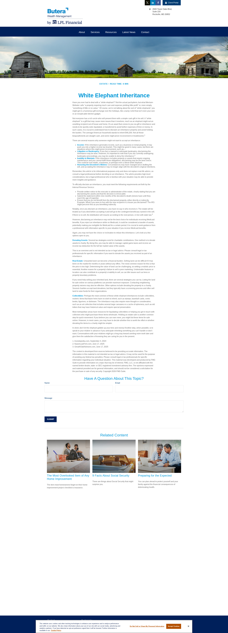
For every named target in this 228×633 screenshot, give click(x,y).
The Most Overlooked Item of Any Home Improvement (68, 477)
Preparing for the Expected (155, 475)
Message (48, 398)
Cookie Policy (56, 630)
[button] (82, 32)
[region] (114, 626)
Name (47, 383)
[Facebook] (158, 2)
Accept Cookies (174, 626)
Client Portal (173, 3)
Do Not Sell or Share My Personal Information (147, 626)
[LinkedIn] (152, 2)
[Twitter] (147, 2)
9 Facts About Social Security (110, 475)
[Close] (188, 626)
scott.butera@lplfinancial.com (84, 3)
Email (117, 383)
